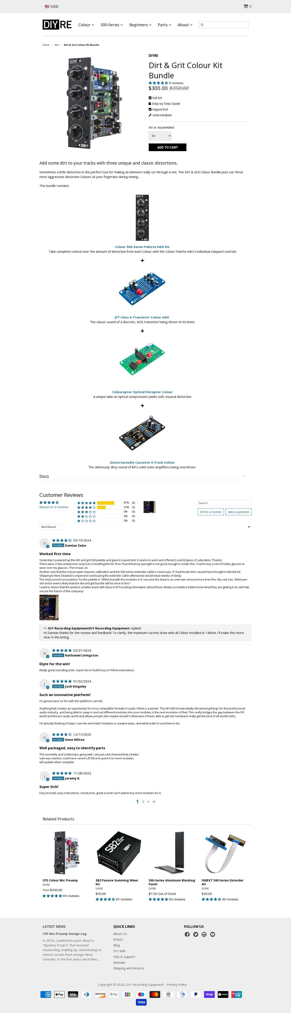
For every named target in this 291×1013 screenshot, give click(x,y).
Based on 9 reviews (54, 507)
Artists (118, 939)
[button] (159, 83)
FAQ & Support (124, 956)
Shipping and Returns (128, 968)
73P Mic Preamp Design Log (64, 933)
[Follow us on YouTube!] (213, 935)
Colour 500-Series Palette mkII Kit (142, 247)
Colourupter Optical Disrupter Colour (142, 392)
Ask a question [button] (238, 512)
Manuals (119, 962)
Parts (163, 24)
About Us (120, 933)
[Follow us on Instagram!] (205, 935)
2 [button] (143, 801)
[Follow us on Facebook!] (188, 935)
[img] (62, 540)
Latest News (54, 926)
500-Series (110, 24)
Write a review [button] (211, 512)
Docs (44, 476)
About (184, 24)
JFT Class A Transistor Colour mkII (142, 317)
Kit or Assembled (161, 127)
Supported (160, 109)
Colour (85, 24)
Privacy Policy (177, 984)
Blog (116, 945)
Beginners (139, 24)
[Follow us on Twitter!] (196, 935)
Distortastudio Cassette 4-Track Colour (142, 462)
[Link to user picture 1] (49, 607)
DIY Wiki (119, 951)
